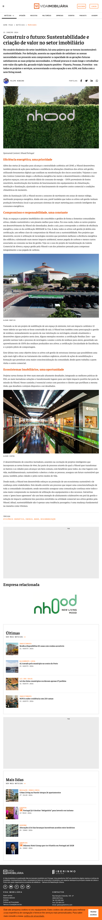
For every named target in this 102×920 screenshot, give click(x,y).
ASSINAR (81, 6)
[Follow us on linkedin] (22, 887)
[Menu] (3, 6)
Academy (95, 15)
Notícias (20, 25)
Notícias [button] (7, 15)
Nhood (36, 519)
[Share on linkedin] (92, 81)
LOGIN (93, 6)
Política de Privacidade (11, 902)
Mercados (32, 25)
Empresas (59, 15)
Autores (5, 900)
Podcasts (82, 15)
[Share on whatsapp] (97, 81)
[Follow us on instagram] (17, 887)
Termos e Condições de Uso (12, 904)
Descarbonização (48, 519)
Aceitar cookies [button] (93, 913)
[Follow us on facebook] (5, 887)
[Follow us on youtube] (11, 887)
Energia (29, 519)
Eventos (71, 15)
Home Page (8, 25)
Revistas (33, 15)
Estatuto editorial (9, 898)
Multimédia (46, 15)
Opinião (22, 15)
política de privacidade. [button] (34, 916)
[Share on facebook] (81, 81)
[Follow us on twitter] (28, 887)
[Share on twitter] (86, 81)
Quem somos (7, 895)
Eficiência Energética (13, 519)
